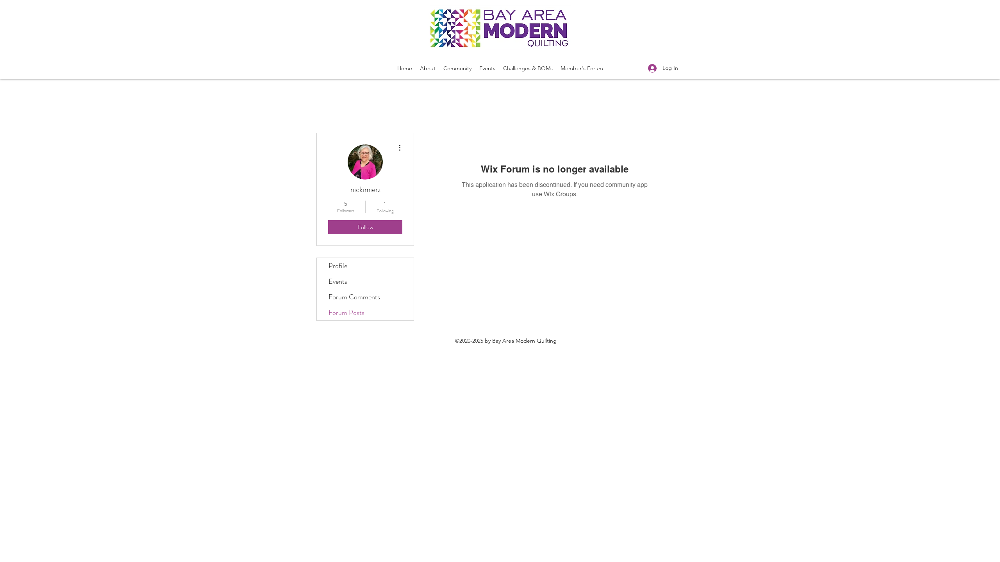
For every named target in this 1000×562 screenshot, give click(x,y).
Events (338, 281)
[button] (528, 68)
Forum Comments (354, 297)
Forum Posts (346, 313)
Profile (338, 266)
